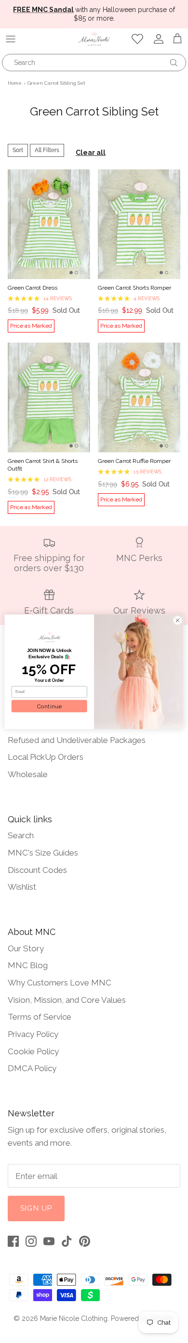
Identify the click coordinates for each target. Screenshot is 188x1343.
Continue (49, 705)
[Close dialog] (178, 620)
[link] (49, 636)
